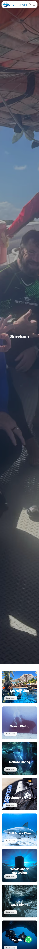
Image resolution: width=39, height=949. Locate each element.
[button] (33, 5)
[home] (15, 4)
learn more (10, 698)
